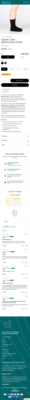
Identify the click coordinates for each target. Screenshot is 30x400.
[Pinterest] (17, 391)
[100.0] (14, 212)
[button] (9, 198)
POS (17, 387)
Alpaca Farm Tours (7, 355)
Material (4, 140)
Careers (4, 357)
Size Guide (5, 74)
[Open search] (24, 2)
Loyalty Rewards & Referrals (9, 353)
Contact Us (5, 352)
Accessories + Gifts (7, 344)
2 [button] (13, 313)
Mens (3, 339)
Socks (3, 342)
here (15, 368)
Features (4, 136)
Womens (4, 341)
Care (3, 145)
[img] (5, 234)
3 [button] (15, 313)
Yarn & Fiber (5, 346)
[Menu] (28, 2)
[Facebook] (13, 391)
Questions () (13, 226)
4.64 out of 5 (18, 194)
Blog (3, 358)
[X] (11, 391)
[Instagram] (19, 391)
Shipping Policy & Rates (8, 370)
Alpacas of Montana (11, 387)
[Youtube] (15, 391)
